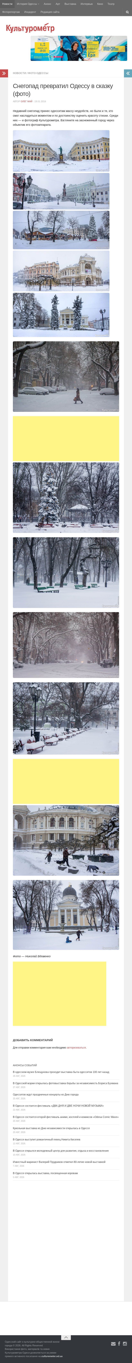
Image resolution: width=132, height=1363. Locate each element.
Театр (111, 4)
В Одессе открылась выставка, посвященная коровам (45, 1173)
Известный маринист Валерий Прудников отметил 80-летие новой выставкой (59, 1162)
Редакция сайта (50, 12)
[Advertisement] (66, 438)
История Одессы (27, 4)
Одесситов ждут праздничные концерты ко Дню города (46, 1094)
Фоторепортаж (11, 12)
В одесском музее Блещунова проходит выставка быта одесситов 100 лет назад (61, 1072)
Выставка (70, 4)
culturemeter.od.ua (51, 1356)
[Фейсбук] (119, 1344)
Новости (7, 4)
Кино (100, 4)
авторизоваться (76, 1047)
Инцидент (30, 12)
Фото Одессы (38, 73)
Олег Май (26, 101)
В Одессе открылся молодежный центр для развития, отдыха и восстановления (61, 1150)
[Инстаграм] (125, 1344)
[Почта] (113, 1344)
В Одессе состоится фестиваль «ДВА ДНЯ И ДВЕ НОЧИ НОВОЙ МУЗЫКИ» (58, 1105)
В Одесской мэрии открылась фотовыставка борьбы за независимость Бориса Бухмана (65, 1083)
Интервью (87, 4)
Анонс (47, 4)
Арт (58, 4)
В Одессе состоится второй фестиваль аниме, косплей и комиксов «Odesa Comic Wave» (66, 1117)
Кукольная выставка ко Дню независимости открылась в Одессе (51, 1128)
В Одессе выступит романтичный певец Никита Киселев (46, 1139)
